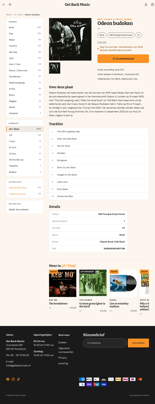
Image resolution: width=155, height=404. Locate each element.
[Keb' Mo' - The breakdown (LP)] (62, 283)
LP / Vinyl (18, 14)
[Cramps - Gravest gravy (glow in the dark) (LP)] (93, 283)
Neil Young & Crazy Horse (114, 19)
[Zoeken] (10, 4)
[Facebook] (8, 379)
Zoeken (62, 342)
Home (8, 14)
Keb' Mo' (53, 300)
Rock (102, 35)
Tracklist (56, 124)
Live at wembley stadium (119, 305)
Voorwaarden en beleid (139, 395)
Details (54, 206)
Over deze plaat (61, 87)
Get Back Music (19, 395)
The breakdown (58, 303)
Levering (63, 363)
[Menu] (3, 4)
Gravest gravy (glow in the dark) (92, 305)
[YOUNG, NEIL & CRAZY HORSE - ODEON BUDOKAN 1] (54, 68)
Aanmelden (138, 342)
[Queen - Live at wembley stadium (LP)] (123, 283)
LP (139, 35)
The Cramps (85, 300)
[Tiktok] (18, 379)
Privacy (62, 357)
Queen (113, 300)
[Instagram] (13, 379)
